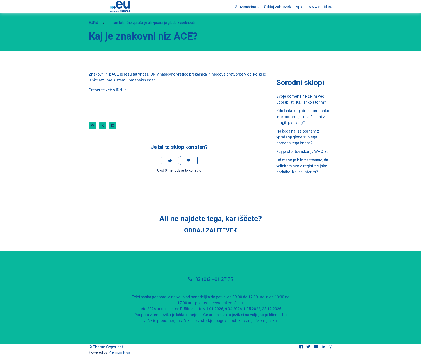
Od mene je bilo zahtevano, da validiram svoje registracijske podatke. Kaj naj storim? (302, 166)
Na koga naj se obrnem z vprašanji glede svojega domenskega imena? (297, 137)
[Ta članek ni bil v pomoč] (189, 160)
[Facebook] (92, 125)
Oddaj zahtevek (277, 6)
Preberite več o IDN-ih (108, 90)
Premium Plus (119, 352)
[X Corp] (102, 125)
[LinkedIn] (112, 125)
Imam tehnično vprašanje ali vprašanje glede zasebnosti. (152, 23)
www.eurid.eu (320, 6)
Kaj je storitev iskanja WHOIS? (302, 151)
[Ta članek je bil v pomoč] (170, 160)
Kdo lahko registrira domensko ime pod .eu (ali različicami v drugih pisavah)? (302, 116)
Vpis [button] (299, 6)
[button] (247, 6)
